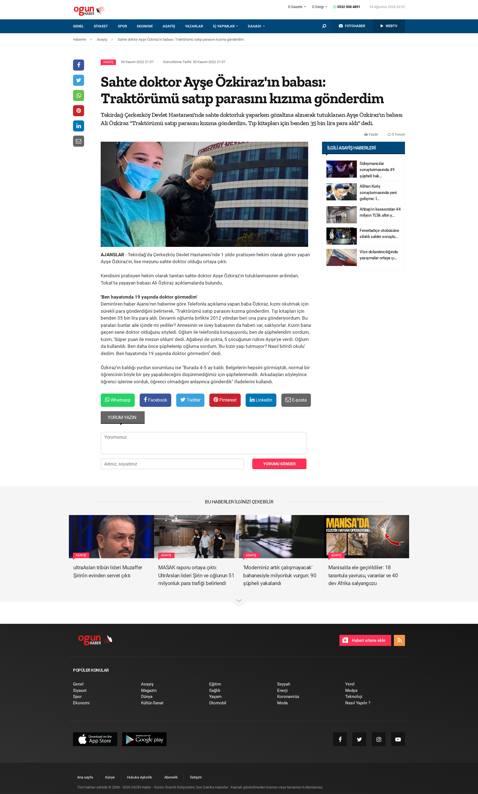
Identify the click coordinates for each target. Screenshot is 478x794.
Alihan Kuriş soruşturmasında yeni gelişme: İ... (378, 192)
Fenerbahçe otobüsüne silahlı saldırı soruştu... (379, 233)
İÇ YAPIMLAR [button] (224, 26)
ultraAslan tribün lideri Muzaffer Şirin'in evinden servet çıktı (107, 571)
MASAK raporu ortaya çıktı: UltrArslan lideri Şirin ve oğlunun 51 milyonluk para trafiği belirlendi (196, 575)
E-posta (299, 400)
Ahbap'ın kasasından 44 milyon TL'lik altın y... (380, 212)
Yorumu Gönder (279, 464)
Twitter (193, 400)
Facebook (157, 400)
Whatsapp (120, 400)
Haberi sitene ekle (368, 640)
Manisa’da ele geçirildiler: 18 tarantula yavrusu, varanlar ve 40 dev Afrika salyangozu (363, 575)
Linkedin (263, 400)
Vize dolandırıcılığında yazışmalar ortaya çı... (379, 255)
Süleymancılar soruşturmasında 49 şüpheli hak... (377, 170)
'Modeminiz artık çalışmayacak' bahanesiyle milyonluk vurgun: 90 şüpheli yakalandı (279, 575)
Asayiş (108, 62)
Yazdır (373, 134)
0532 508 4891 (348, 7)
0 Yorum (398, 134)
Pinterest (227, 400)
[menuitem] (83, 26)
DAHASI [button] (255, 26)
